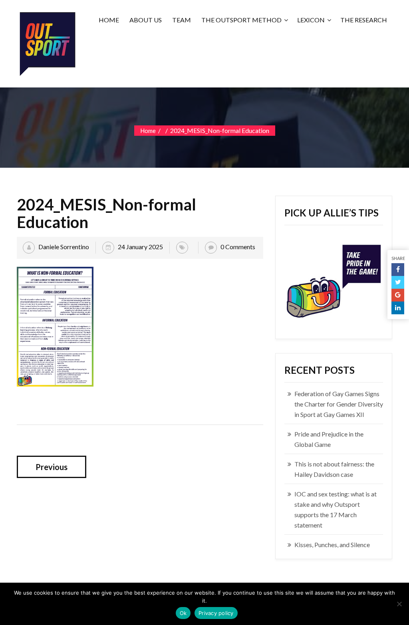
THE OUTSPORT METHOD (241, 20)
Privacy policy (216, 613)
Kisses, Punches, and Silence (332, 544)
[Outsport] (47, 42)
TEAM (181, 20)
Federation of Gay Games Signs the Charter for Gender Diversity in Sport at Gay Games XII (338, 404)
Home (148, 130)
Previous (52, 467)
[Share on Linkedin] (397, 308)
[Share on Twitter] (397, 282)
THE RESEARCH (363, 20)
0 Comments (237, 246)
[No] (399, 604)
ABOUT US (145, 20)
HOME (109, 20)
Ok (183, 613)
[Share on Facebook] (397, 269)
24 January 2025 (140, 246)
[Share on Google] (397, 295)
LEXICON (311, 20)
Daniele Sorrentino (63, 246)
